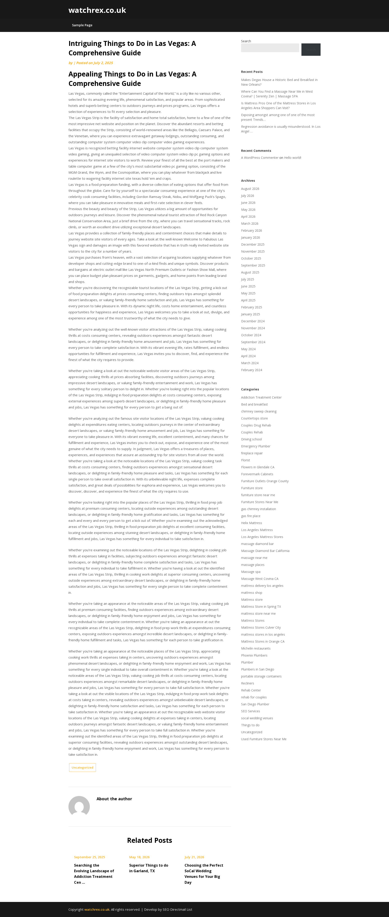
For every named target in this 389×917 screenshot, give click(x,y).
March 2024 (249, 363)
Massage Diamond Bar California (265, 551)
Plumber (247, 662)
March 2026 (249, 223)
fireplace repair (252, 453)
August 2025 (250, 272)
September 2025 (253, 265)
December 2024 (253, 321)
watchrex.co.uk (97, 10)
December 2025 (253, 244)
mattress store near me (258, 613)
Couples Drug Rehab (256, 425)
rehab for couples (254, 697)
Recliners (247, 683)
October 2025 (251, 258)
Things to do (250, 725)
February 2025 (251, 307)
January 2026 (250, 237)
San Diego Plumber (255, 704)
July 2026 (247, 195)
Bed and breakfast (254, 404)
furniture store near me (258, 495)
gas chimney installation (258, 509)
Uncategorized (82, 767)
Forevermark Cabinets (257, 474)
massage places (253, 565)
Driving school (251, 439)
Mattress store (252, 599)
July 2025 (247, 279)
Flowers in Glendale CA (257, 467)
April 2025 (248, 300)
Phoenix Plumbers (254, 655)
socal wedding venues (257, 718)
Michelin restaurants (256, 648)
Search (246, 41)
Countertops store (254, 418)
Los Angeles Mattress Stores (262, 537)
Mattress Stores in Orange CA (263, 641)
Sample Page (82, 25)
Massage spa (250, 571)
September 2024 (253, 342)
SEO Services (250, 711)
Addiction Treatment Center (261, 397)
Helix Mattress (251, 523)
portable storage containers (261, 676)
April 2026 (248, 216)
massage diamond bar (257, 544)
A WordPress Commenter (259, 157)
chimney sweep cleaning (258, 411)
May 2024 (248, 349)
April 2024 (248, 356)
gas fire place (250, 516)
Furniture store (252, 488)
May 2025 (248, 293)
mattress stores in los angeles (263, 634)
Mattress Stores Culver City (261, 627)
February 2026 (251, 230)
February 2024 (251, 370)
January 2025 (250, 314)
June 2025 (248, 286)
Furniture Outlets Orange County (265, 481)
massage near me (254, 558)
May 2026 (248, 209)
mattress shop (251, 592)
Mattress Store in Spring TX (261, 606)
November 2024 (253, 328)
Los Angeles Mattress (257, 530)
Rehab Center (251, 690)
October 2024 (251, 335)
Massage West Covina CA (259, 578)
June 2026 (248, 202)
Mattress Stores (253, 620)
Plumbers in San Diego (257, 669)
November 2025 (253, 251)
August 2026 (250, 188)
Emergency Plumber (255, 446)
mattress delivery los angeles (262, 585)
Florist (245, 460)
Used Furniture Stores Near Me (264, 739)
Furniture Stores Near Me (259, 502)
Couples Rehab (252, 432)
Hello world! (292, 157)
